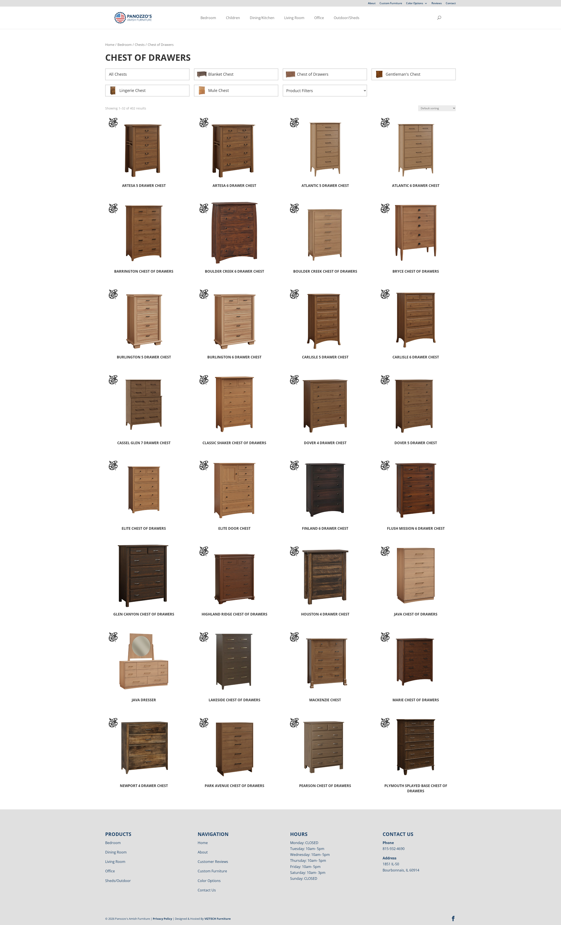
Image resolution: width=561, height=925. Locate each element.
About (372, 3)
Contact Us (207, 890)
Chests (140, 44)
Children (233, 17)
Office (319, 17)
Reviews (436, 3)
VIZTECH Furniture (217, 919)
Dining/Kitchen (262, 17)
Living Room (294, 17)
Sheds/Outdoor (118, 880)
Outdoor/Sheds (346, 17)
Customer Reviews (213, 861)
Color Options (414, 3)
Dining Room (116, 852)
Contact (451, 3)
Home (109, 44)
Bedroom (208, 17)
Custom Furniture (391, 3)
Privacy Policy (162, 919)
